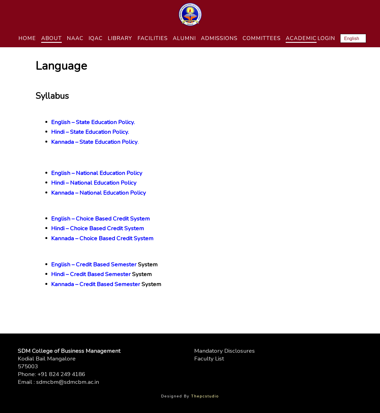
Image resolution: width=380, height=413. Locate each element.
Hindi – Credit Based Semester (91, 274)
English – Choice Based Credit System (100, 218)
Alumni (184, 38)
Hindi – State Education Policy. (90, 132)
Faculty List (209, 358)
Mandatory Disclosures (224, 351)
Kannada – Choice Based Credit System (102, 238)
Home (27, 38)
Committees (262, 38)
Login (326, 38)
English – (63, 173)
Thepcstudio (205, 396)
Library (120, 38)
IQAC (95, 38)
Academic (301, 38)
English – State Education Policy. (93, 122)
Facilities (152, 38)
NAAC (75, 38)
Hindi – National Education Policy (94, 182)
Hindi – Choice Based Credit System (97, 228)
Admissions (219, 38)
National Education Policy (109, 173)
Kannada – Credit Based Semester (95, 284)
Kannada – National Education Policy (98, 192)
